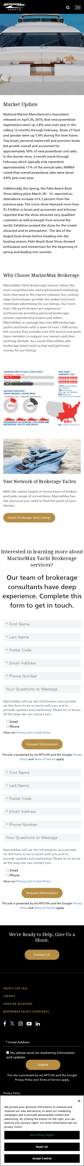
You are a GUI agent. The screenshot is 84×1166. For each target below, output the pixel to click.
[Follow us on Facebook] (4, 1023)
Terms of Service (44, 759)
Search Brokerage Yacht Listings (29, 517)
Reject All (42, 1146)
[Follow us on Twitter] (12, 1023)
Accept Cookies (42, 1158)
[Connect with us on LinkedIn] (38, 1023)
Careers (9, 996)
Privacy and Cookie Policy (33, 732)
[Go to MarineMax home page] (14, 6)
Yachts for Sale (15, 988)
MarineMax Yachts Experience (26, 1011)
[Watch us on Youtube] (29, 1023)
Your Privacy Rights (42, 1135)
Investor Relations (18, 1004)
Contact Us (42, 955)
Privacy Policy (24, 1079)
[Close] (79, 1101)
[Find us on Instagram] (20, 1023)
